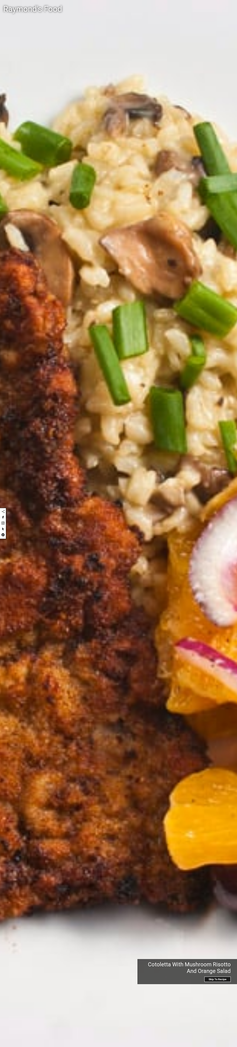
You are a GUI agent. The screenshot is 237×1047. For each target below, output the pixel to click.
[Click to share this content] (3, 511)
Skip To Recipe (217, 979)
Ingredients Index (196, 6)
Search (142, 6)
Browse (216, 6)
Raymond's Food (32, 9)
